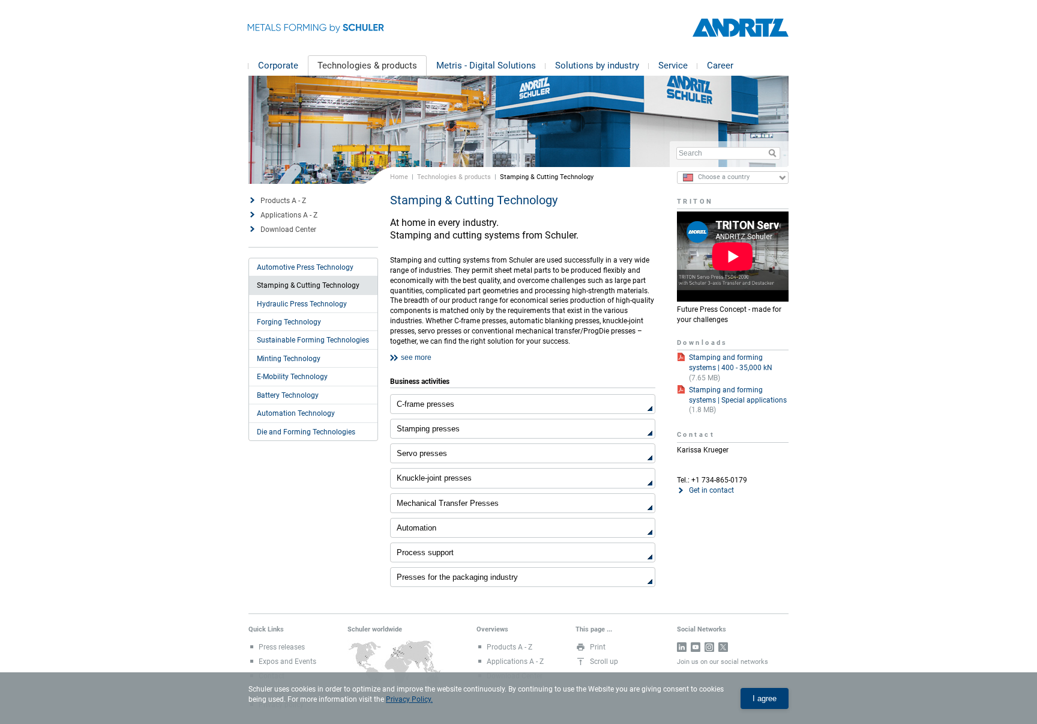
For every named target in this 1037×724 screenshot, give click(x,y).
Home (399, 176)
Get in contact (711, 490)
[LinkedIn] (682, 647)
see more (416, 357)
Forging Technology (289, 322)
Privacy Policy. (409, 699)
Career (720, 65)
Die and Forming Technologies (306, 432)
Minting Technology (288, 358)
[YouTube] (695, 647)
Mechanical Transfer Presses (448, 503)
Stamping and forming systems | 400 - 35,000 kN (730, 362)
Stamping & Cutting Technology (308, 285)
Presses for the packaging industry (457, 577)
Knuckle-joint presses (434, 477)
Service (673, 65)
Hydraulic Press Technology (302, 304)
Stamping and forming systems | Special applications (738, 395)
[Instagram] (709, 647)
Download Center (288, 229)
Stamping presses (428, 428)
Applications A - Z (288, 215)
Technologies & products (367, 65)
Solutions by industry (597, 65)
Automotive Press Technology (305, 267)
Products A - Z (283, 200)
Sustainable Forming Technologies (313, 340)
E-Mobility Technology (292, 377)
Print (598, 647)
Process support (425, 552)
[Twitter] (723, 647)
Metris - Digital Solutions (486, 65)
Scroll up (604, 661)
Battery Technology (288, 395)
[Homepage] (741, 28)
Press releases (282, 647)
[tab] (522, 358)
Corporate (278, 65)
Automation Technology (296, 413)
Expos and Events (287, 661)
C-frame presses (425, 404)
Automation (416, 527)
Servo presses (422, 453)
